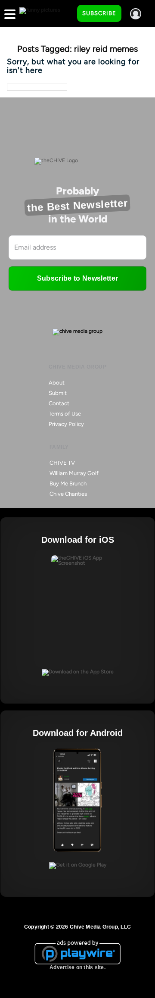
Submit (58, 393)
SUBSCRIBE (99, 13)
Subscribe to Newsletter (77, 278)
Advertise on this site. (77, 967)
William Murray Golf (74, 473)
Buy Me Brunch (68, 483)
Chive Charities (68, 494)
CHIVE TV (62, 463)
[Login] (136, 13)
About (57, 382)
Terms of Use (65, 413)
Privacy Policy (66, 424)
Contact (59, 403)
